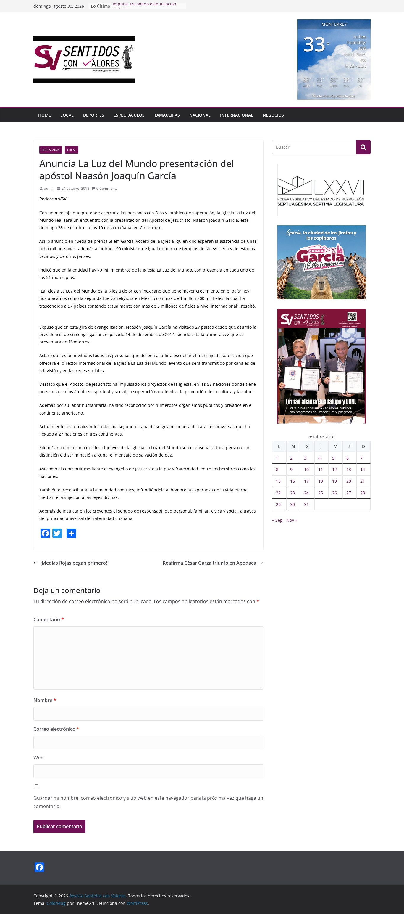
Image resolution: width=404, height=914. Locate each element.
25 (320, 493)
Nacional (200, 115)
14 (362, 469)
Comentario (48, 619)
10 (306, 469)
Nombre (44, 700)
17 (306, 481)
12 (334, 469)
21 (362, 481)
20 (348, 481)
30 (292, 504)
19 (334, 481)
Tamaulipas (167, 115)
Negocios (273, 115)
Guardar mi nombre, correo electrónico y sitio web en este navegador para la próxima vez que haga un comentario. (148, 802)
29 (278, 504)
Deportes (93, 115)
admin (49, 188)
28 (362, 493)
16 (292, 481)
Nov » (291, 520)
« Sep (277, 520)
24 (306, 493)
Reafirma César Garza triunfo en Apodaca (209, 563)
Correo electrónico (56, 729)
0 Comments (106, 188)
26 (334, 493)
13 (348, 469)
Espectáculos (129, 115)
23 (292, 493)
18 (320, 481)
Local (67, 115)
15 (278, 481)
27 (348, 493)
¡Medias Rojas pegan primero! (74, 563)
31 (306, 504)
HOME (44, 115)
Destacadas (50, 150)
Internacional (236, 115)
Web (38, 757)
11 (320, 469)
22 (278, 493)
